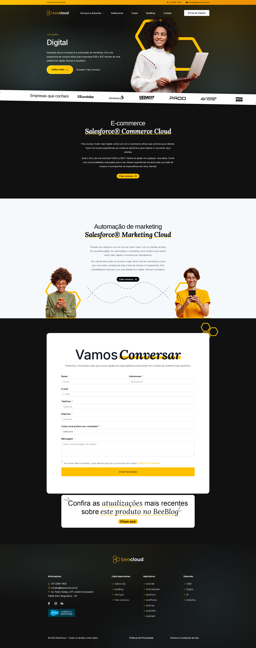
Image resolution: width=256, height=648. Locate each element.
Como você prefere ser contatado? (80, 426)
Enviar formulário (128, 471)
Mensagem (67, 438)
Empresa (66, 414)
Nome (64, 376)
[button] (60, 69)
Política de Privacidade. (148, 463)
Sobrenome (135, 376)
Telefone (66, 401)
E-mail (64, 389)
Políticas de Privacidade (56, 2)
